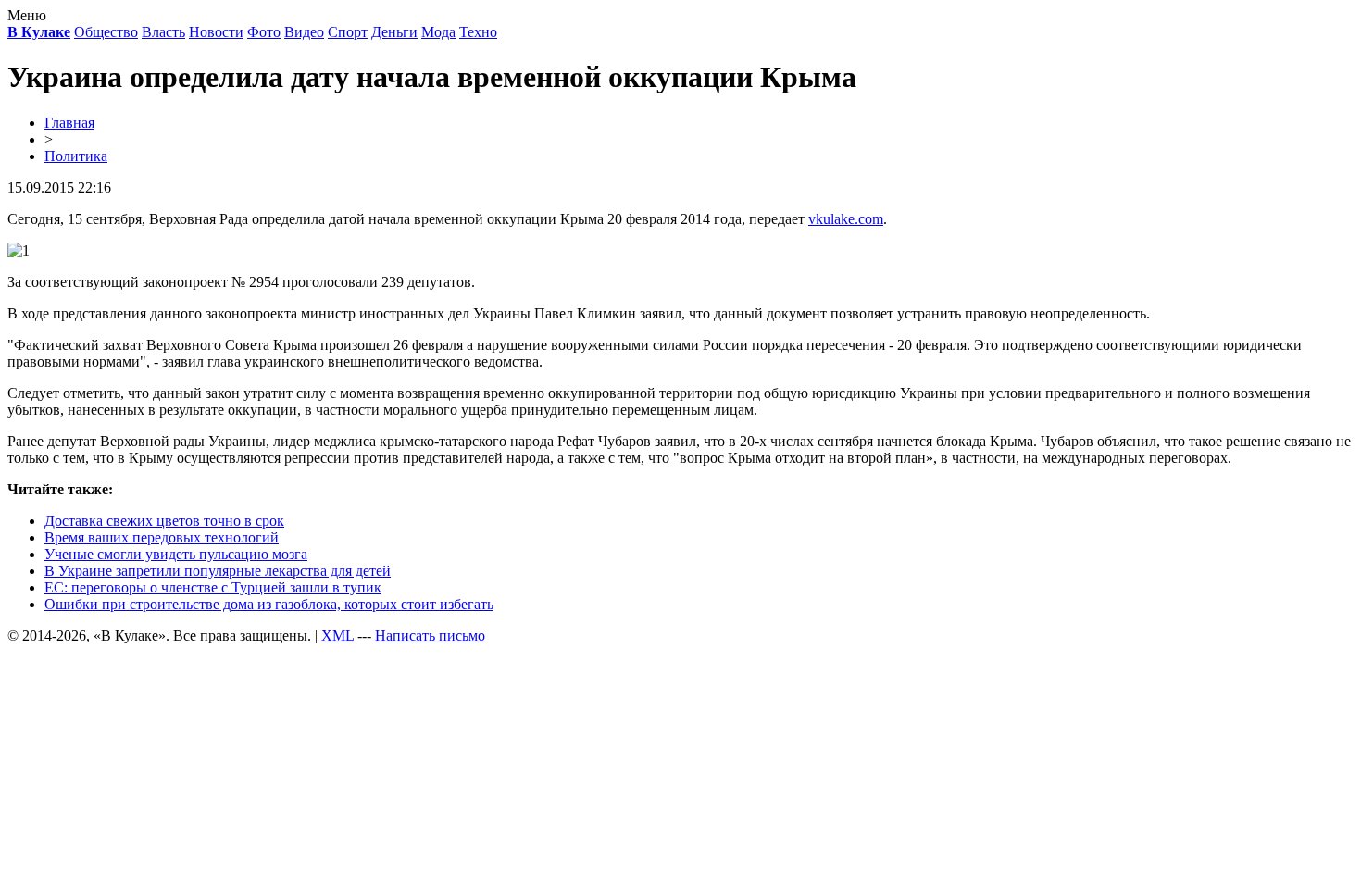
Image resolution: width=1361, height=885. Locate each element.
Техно (478, 32)
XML (337, 635)
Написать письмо (430, 635)
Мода (438, 32)
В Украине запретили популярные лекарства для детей (217, 571)
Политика (75, 156)
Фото (264, 32)
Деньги (394, 32)
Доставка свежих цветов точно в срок (164, 521)
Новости (216, 32)
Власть (163, 32)
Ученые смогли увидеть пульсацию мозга (175, 554)
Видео (304, 32)
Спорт (348, 32)
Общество (106, 32)
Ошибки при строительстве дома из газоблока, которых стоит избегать (268, 604)
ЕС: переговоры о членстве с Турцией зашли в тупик (212, 587)
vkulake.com (845, 219)
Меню (26, 15)
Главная (69, 123)
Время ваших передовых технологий (161, 537)
